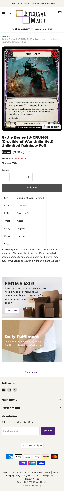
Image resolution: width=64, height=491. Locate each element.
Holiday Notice (32, 479)
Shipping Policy (13, 475)
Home (5, 36)
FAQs (55, 472)
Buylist (27, 475)
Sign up (48, 430)
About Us (16, 472)
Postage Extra (48, 475)
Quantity (6, 170)
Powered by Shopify (32, 485)
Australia (30, 445)
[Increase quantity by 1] (29, 177)
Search (6, 472)
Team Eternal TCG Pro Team (37, 472)
